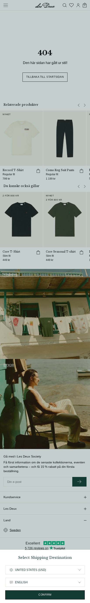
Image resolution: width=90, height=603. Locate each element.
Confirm (45, 594)
